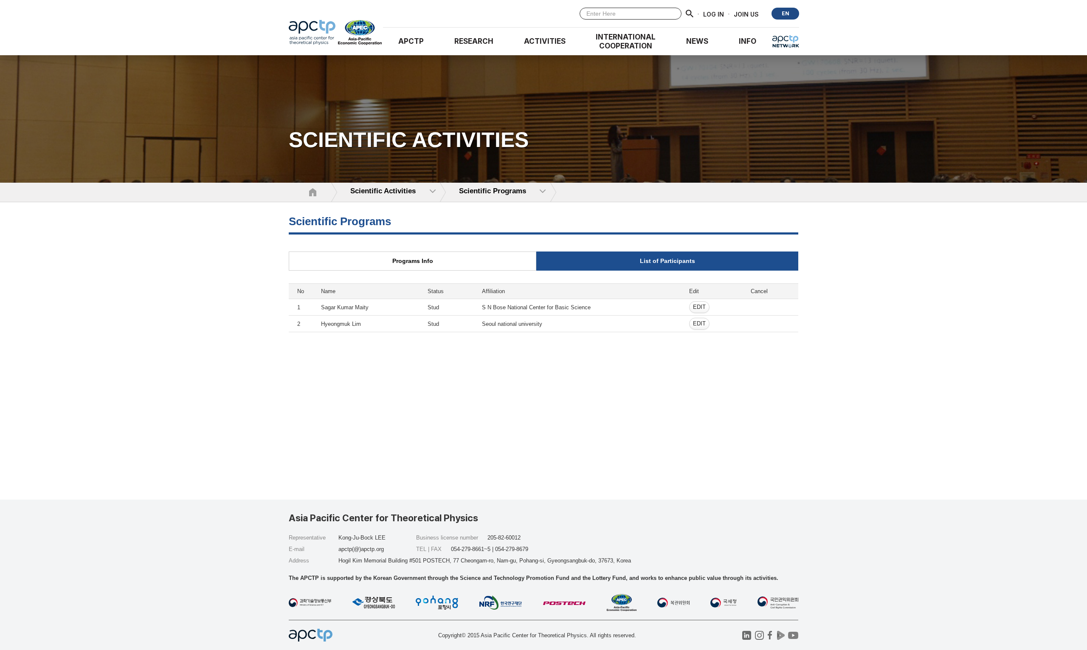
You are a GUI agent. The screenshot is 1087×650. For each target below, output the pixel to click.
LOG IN (713, 13)
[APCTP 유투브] (793, 635)
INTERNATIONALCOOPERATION (626, 41)
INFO (747, 41)
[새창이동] (360, 34)
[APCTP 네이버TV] (780, 635)
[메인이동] (312, 34)
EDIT (699, 307)
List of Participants (667, 260)
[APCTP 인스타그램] (759, 635)
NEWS (697, 41)
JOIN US (746, 13)
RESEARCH (473, 41)
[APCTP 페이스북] (770, 635)
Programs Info (412, 260)
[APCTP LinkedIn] (746, 635)
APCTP (411, 41)
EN (785, 13)
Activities (545, 41)
